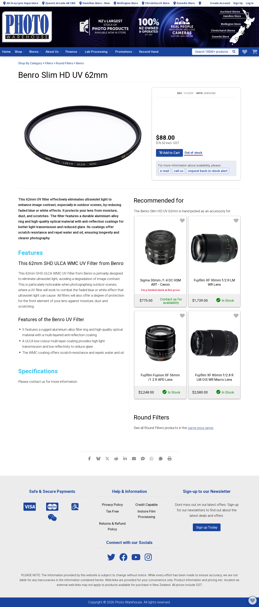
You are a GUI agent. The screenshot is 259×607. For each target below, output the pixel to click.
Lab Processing (96, 52)
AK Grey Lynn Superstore (22, 3)
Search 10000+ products (211, 52)
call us (178, 171)
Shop (18, 52)
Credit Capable (146, 505)
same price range (200, 428)
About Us (52, 52)
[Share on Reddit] (116, 458)
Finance (72, 52)
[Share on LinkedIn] (125, 458)
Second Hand (148, 52)
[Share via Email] (134, 458)
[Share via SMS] (142, 458)
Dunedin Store (186, 3)
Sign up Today (206, 527)
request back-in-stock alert (207, 171)
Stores (33, 52)
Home (6, 52)
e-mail (164, 171)
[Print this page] (169, 458)
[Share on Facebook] (89, 458)
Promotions (123, 52)
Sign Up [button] (238, 3)
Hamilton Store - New (96, 3)
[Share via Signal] (160, 458)
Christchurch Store (157, 3)
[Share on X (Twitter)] (107, 458)
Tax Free (112, 511)
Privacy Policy (112, 505)
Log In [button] (250, 3)
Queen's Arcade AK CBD (60, 3)
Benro (80, 63)
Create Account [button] (220, 3)
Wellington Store (127, 3)
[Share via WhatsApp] (151, 458)
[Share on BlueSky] (98, 458)
